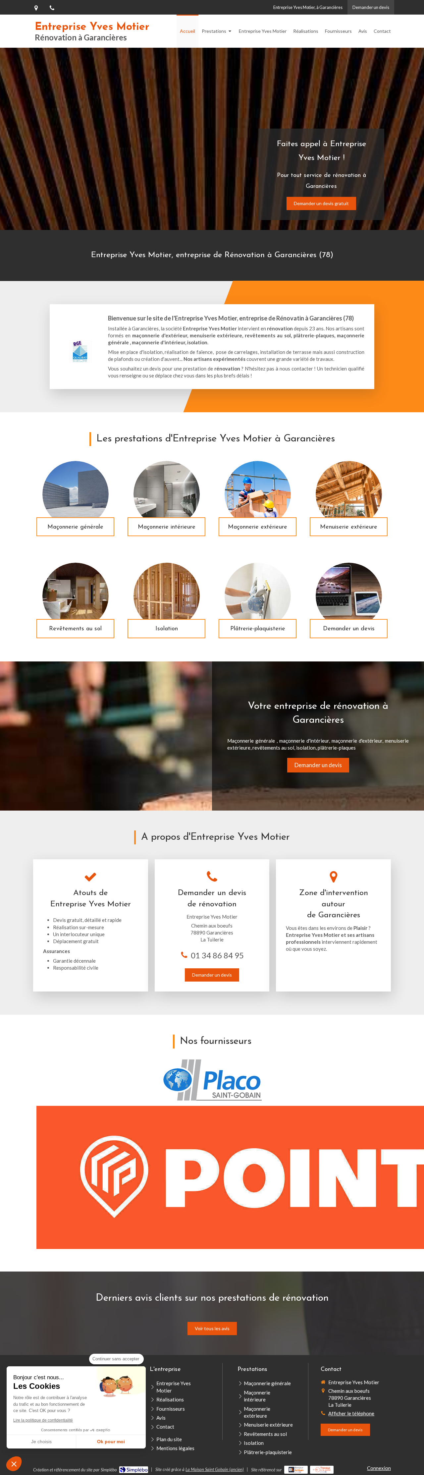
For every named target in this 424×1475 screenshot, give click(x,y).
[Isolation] (166, 596)
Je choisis (41, 1441)
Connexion (379, 1468)
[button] (14, 1464)
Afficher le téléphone (351, 1413)
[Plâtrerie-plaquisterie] (258, 596)
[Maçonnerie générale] (75, 494)
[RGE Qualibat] (80, 351)
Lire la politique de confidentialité (43, 1420)
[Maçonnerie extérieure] (258, 494)
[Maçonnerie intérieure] (166, 494)
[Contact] (349, 596)
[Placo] (212, 1080)
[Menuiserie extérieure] (349, 494)
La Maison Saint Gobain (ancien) (215, 1469)
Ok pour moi (111, 1441)
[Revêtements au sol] (75, 596)
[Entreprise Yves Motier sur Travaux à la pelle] (322, 1470)
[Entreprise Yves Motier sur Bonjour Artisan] (296, 1470)
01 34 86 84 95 (217, 955)
